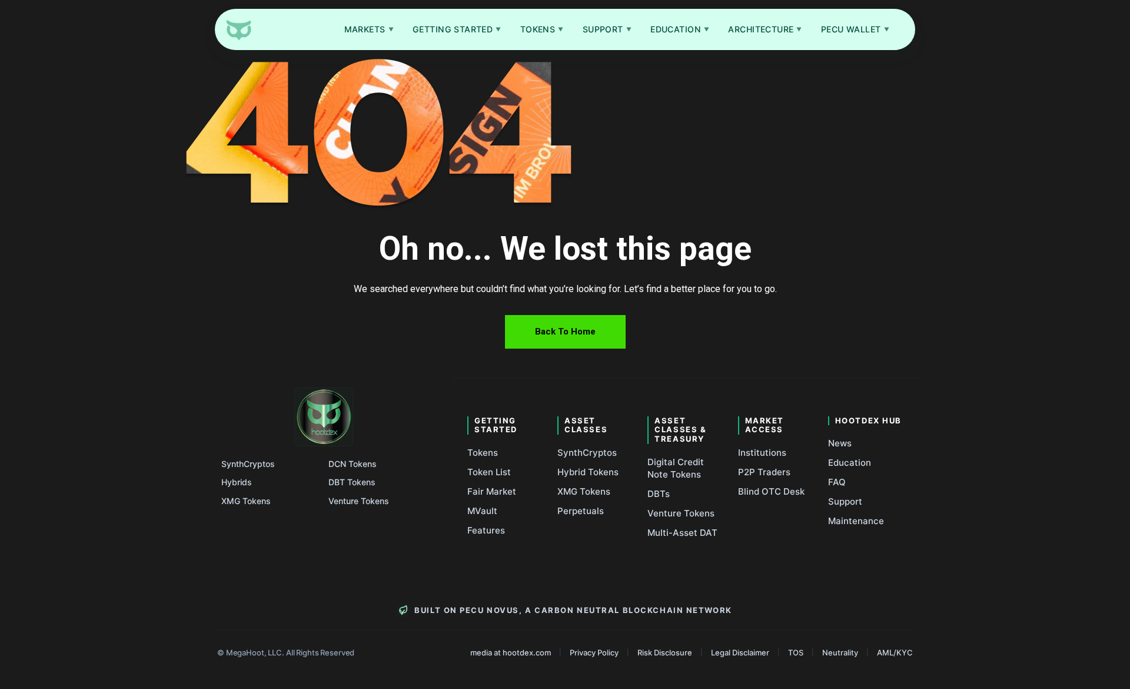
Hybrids (236, 482)
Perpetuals (580, 510)
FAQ (837, 482)
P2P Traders (764, 472)
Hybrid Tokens (588, 472)
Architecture (765, 29)
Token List (489, 472)
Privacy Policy (594, 652)
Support (607, 29)
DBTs (658, 493)
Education (679, 29)
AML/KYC (895, 652)
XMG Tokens (246, 501)
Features (486, 530)
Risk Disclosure (664, 652)
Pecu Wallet (855, 29)
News (840, 443)
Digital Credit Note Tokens (675, 468)
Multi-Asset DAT (682, 532)
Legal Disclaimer (740, 652)
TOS (795, 652)
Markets (369, 29)
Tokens (542, 29)
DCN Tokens (352, 464)
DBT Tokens (351, 482)
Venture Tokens (358, 501)
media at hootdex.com (510, 652)
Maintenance (856, 520)
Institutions (762, 452)
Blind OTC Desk (771, 491)
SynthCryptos (248, 464)
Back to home (565, 331)
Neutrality (840, 652)
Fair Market (491, 491)
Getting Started (457, 29)
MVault (482, 510)
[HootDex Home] (238, 29)
